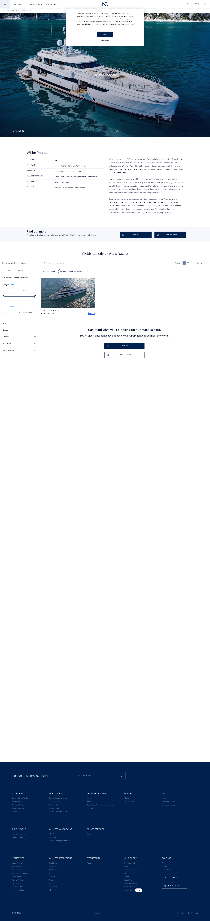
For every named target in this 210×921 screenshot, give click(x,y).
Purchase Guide (18, 805)
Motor (20, 270)
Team (164, 863)
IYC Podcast (129, 890)
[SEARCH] (205, 4)
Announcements (130, 870)
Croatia (52, 876)
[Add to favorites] (92, 280)
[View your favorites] (188, 4)
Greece (52, 873)
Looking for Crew (168, 801)
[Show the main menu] (5, 4)
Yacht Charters (55, 801)
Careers (127, 876)
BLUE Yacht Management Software (100, 805)
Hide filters (175, 263)
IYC (4, 10)
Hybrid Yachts (17, 883)
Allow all (105, 34)
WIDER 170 (45, 314)
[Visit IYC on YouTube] (187, 913)
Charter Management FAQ (59, 841)
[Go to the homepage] (105, 4)
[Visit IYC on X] (182, 913)
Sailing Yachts (17, 866)
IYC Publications (130, 887)
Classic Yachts (17, 887)
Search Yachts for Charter (59, 798)
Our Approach (129, 863)
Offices (164, 866)
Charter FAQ (54, 808)
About (89, 798)
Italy (50, 883)
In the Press (128, 880)
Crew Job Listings (169, 805)
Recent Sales (17, 801)
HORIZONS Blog (130, 883)
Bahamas (52, 866)
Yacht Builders (13, 10)
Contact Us (166, 870)
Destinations (51, 4)
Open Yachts (17, 876)
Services (90, 801)
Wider (52, 310)
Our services (129, 801)
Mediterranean (55, 870)
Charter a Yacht (35, 4)
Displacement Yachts (20, 870)
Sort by (200, 263)
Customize (105, 41)
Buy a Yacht (19, 4)
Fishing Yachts (17, 880)
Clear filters (50, 271)
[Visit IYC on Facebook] (177, 913)
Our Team (90, 808)
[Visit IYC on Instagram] (196, 913)
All (50, 890)
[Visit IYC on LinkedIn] (192, 913)
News (126, 866)
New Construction (19, 834)
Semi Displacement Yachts (22, 873)
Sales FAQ (15, 812)
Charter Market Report (58, 812)
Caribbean (53, 863)
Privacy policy (99, 913)
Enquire (91, 313)
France (52, 880)
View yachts (18, 131)
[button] (19, 284)
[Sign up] (121, 775)
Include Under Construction (17, 277)
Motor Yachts (17, 863)
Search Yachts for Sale (20, 798)
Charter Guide (54, 805)
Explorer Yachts (18, 890)
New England (54, 887)
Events (126, 873)
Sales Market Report (19, 808)
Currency (12, 306)
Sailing (9, 270)
